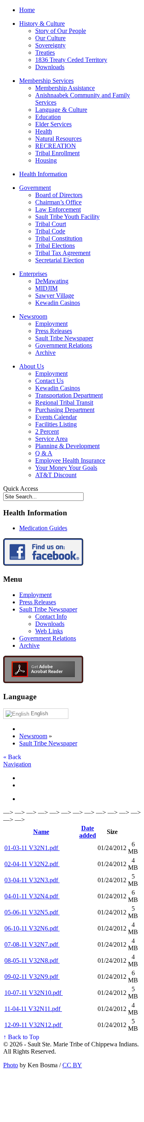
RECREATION (55, 145)
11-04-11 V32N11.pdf (33, 1008)
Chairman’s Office (58, 202)
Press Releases (53, 330)
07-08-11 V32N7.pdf (32, 944)
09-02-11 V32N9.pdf (32, 976)
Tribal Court (50, 223)
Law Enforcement (58, 209)
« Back (12, 756)
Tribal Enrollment (57, 153)
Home (27, 9)
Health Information (43, 174)
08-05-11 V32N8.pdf (32, 960)
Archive (45, 352)
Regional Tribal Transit (64, 402)
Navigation (17, 764)
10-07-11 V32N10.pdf (33, 992)
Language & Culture (61, 109)
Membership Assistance (65, 87)
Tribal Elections (55, 245)
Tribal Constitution (58, 238)
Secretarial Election (59, 260)
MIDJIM (46, 288)
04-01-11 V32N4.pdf (32, 896)
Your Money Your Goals (66, 467)
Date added (87, 832)
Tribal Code (50, 231)
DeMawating (51, 281)
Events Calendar (56, 417)
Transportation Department (69, 395)
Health (43, 131)
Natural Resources (58, 138)
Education (48, 116)
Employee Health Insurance (70, 460)
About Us (31, 366)
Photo (10, 1065)
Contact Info (51, 616)
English (38, 713)
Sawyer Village (54, 295)
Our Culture (50, 38)
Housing (46, 160)
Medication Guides (43, 528)
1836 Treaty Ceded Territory (71, 59)
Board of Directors (58, 194)
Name (41, 831)
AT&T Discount (55, 474)
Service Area (51, 438)
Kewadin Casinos (57, 302)
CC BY (72, 1065)
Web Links (49, 631)
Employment (51, 323)
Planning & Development (67, 446)
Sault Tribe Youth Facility (67, 216)
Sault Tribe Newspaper (64, 338)
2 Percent (47, 431)
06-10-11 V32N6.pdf (32, 928)
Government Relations (63, 345)
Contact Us (49, 380)
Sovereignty (50, 45)
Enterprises (33, 273)
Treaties (45, 52)
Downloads (49, 67)
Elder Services (53, 124)
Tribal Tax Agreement (62, 252)
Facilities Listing (56, 424)
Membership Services (46, 80)
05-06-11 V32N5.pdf (32, 912)
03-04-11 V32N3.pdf (32, 880)
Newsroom (33, 316)
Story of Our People (60, 30)
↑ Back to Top (21, 1036)
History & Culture (42, 23)
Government (35, 187)
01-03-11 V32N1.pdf (32, 847)
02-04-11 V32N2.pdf (32, 864)
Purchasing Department (64, 409)
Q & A (43, 453)
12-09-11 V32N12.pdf (33, 1024)
